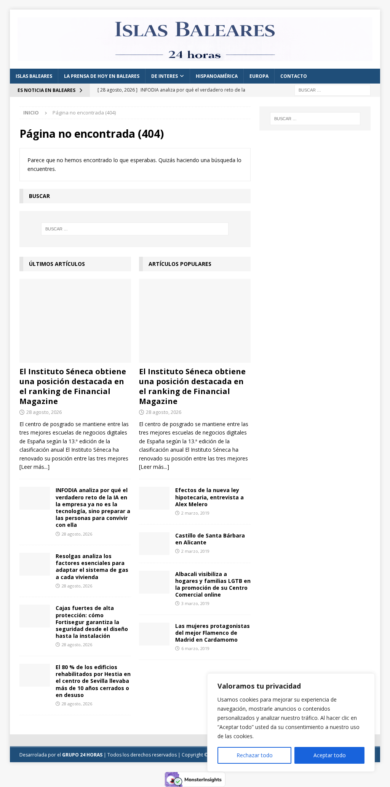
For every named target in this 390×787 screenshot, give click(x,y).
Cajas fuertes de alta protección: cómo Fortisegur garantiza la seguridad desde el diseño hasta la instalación (92, 621)
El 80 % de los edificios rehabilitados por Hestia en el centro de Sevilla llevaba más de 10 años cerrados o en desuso (93, 680)
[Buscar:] (332, 89)
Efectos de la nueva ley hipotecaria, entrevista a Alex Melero (209, 496)
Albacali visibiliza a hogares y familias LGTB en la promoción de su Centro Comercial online (213, 584)
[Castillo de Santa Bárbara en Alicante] (154, 543)
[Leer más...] (34, 466)
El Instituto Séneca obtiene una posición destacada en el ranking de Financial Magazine (72, 386)
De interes (164, 76)
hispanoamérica (217, 76)
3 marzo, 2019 (195, 603)
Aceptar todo (329, 755)
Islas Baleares (34, 76)
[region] (291, 722)
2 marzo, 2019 (195, 513)
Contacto (293, 76)
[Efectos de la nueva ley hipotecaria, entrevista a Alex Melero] (154, 498)
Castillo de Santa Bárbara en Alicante (210, 539)
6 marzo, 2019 (195, 648)
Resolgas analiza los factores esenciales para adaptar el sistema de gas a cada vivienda (92, 566)
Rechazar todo (255, 755)
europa (259, 76)
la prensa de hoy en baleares (101, 76)
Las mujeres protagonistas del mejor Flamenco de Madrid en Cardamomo (212, 632)
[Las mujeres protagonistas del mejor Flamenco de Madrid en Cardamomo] (154, 634)
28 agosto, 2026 (44, 412)
